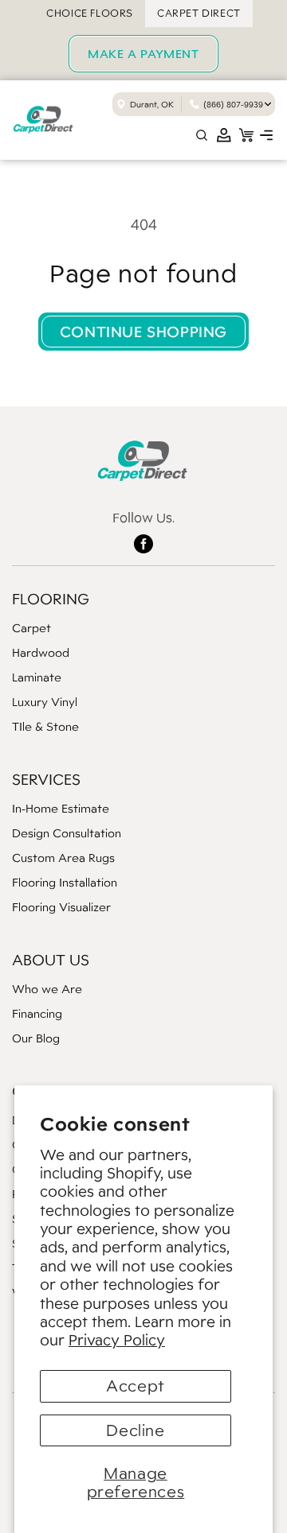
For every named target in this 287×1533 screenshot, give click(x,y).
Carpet (31, 628)
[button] (266, 135)
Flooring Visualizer (61, 907)
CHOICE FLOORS (89, 13)
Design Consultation (66, 833)
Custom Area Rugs (63, 857)
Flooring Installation (64, 882)
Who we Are (47, 988)
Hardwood (40, 652)
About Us (50, 959)
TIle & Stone (45, 726)
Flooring (50, 598)
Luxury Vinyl (44, 701)
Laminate (36, 677)
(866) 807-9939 (233, 104)
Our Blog (36, 1038)
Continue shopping (143, 331)
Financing (37, 1013)
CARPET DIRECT (199, 13)
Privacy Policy (117, 1340)
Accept (135, 1385)
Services (46, 779)
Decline (135, 1430)
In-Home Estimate (60, 808)
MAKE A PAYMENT (143, 53)
